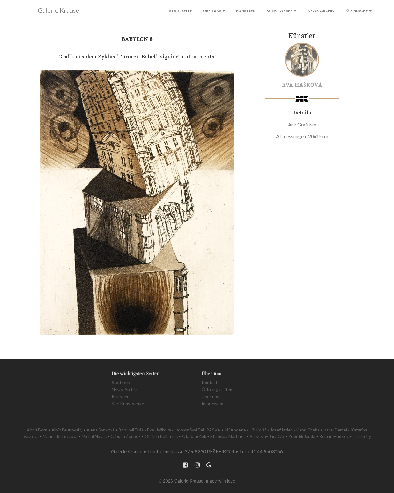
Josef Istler (281, 429)
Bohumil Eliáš (131, 429)
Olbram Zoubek (126, 436)
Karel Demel (335, 429)
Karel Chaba (308, 429)
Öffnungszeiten (217, 389)
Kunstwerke (280, 10)
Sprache (359, 10)
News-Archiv (321, 10)
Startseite (180, 10)
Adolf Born (37, 429)
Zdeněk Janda (301, 436)
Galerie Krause (58, 10)
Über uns (212, 10)
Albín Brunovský (66, 429)
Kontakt (210, 382)
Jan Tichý (362, 436)
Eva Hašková (302, 85)
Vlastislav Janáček (267, 436)
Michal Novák (94, 436)
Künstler (245, 10)
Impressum (212, 403)
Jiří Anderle (235, 429)
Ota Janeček (194, 436)
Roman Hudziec (334, 436)
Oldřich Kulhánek (161, 436)
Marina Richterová (60, 436)
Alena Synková (100, 429)
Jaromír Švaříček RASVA (197, 429)
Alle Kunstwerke (128, 403)
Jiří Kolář (258, 429)
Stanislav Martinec (228, 436)
